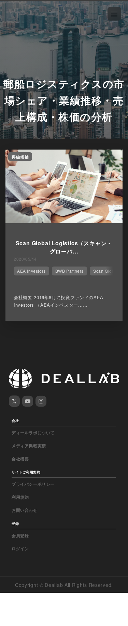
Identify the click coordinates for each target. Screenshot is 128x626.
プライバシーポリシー (33, 484)
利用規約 (20, 497)
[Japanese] (24, 21)
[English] (13, 21)
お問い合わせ (25, 510)
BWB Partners (69, 271)
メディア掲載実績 (29, 445)
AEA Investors (31, 271)
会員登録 (20, 535)
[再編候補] (64, 221)
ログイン (20, 548)
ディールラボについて (33, 432)
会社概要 (20, 459)
